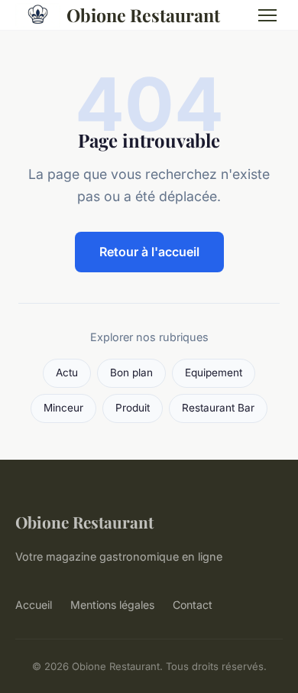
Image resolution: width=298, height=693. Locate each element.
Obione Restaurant (143, 15)
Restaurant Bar (218, 408)
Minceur (63, 408)
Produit (132, 408)
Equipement (213, 372)
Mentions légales (112, 604)
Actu (67, 372)
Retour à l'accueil (149, 251)
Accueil (33, 604)
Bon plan (131, 372)
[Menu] (267, 15)
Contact (192, 604)
